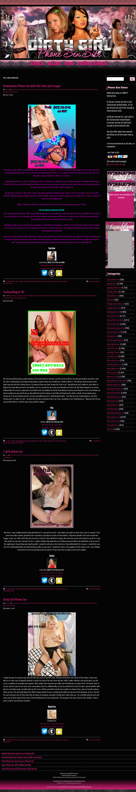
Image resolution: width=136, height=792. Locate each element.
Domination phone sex (48, 89)
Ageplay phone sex (33, 295)
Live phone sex (69, 89)
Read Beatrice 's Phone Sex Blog (52, 726)
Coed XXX (110, 299)
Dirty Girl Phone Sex (15, 599)
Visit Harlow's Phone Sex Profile (52, 265)
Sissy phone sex (113, 405)
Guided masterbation (115, 340)
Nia (6, 295)
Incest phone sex (45, 603)
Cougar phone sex (36, 89)
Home (58, 783)
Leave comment (94, 281)
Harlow (7, 89)
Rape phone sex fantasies (117, 380)
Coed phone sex (113, 295)
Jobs (80, 783)
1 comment (96, 441)
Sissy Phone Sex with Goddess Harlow (16, 765)
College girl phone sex (45, 295)
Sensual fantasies (11, 298)
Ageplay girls (23, 295)
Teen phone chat (21, 298)
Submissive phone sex (91, 89)
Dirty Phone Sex (58, 295)
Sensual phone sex (114, 396)
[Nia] (52, 415)
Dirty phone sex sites (69, 295)
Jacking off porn (113, 352)
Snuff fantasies (75, 603)
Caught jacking (25, 89)
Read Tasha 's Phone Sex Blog (51, 576)
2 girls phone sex (12, 281)
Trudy (21, 181)
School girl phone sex (115, 388)
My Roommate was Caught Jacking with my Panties (22, 757)
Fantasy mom (112, 336)
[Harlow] (52, 256)
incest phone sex (46, 739)
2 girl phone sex (16, 89)
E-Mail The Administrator (53, 787)
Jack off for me (60, 89)
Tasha (6, 455)
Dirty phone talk (35, 455)
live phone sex (58, 739)
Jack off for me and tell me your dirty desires (19, 768)
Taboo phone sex (113, 417)
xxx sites (9, 283)
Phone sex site (64, 455)
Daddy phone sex (113, 312)
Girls (37, 63)
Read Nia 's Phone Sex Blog (51, 428)
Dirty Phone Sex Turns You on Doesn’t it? (18, 761)
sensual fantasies (17, 442)
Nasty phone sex (81, 295)
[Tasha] (52, 563)
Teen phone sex (7, 92)
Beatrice (7, 603)
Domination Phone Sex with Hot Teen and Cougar (32, 86)
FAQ (69, 63)
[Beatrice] (52, 714)
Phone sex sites (73, 455)
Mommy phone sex (114, 364)
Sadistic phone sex (114, 384)
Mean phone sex (79, 89)
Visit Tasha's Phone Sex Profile (52, 573)
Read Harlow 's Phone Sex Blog (52, 268)
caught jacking (24, 281)
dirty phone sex (24, 589)
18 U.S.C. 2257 (64, 783)
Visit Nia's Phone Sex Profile (52, 425)
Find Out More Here (116, 164)
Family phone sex (113, 332)
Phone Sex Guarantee (73, 783)
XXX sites (15, 92)
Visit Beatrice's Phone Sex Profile (52, 724)
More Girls (92, 63)
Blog (54, 63)
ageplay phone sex (35, 441)
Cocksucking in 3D (13, 292)
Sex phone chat (83, 455)
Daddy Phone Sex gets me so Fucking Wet (18, 753)
